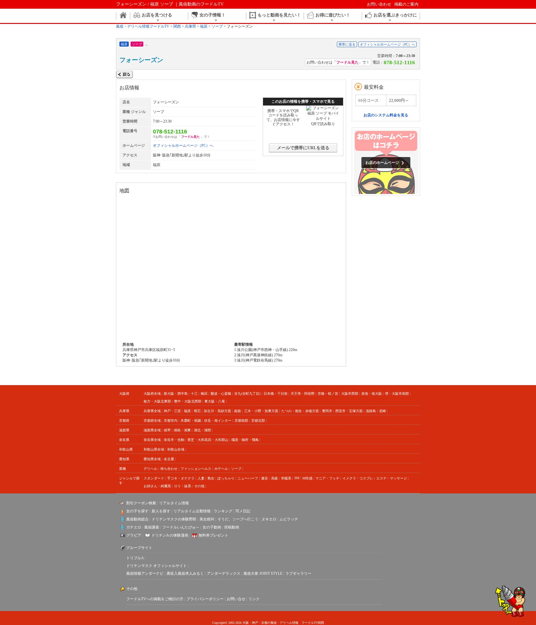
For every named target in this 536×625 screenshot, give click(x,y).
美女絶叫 (206, 519)
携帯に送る (346, 44)
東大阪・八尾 (214, 401)
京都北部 (258, 420)
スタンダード (154, 478)
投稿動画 (231, 527)
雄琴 (167, 430)
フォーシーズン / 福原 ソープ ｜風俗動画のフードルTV (170, 4)
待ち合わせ (168, 468)
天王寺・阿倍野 (303, 393)
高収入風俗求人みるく (185, 573)
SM (296, 478)
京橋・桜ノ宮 (328, 393)
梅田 (204, 393)
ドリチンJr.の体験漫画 (169, 535)
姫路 (237, 411)
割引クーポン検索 (141, 503)
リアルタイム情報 (174, 503)
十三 (194, 393)
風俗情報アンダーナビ (144, 573)
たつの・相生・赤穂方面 (300, 411)
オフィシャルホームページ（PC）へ (387, 44)
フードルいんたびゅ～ (180, 527)
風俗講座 (151, 527)
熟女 (211, 478)
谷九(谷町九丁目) (247, 393)
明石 (197, 411)
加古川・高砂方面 (217, 411)
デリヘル (150, 468)
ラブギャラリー (298, 573)
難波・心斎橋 (221, 393)
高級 (274, 478)
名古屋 (169, 459)
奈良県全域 (152, 440)
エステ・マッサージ (391, 478)
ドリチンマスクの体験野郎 (174, 519)
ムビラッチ (288, 519)
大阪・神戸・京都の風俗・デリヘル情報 (270, 622)
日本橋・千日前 (276, 393)
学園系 (286, 478)
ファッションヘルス (196, 468)
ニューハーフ (248, 478)
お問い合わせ (379, 4)
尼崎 (382, 411)
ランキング (223, 511)
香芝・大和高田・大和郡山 (207, 440)
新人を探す (161, 511)
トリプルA (135, 558)
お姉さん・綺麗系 (157, 486)
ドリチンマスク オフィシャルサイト (156, 566)
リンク (254, 599)
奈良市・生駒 (174, 440)
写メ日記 (242, 511)
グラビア (133, 535)
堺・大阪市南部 (397, 393)
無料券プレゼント (213, 535)
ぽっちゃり (225, 478)
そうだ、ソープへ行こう (237, 519)
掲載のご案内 (406, 4)
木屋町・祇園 (191, 420)
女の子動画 (212, 527)
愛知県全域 (152, 459)
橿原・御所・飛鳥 (245, 440)
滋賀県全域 (152, 430)
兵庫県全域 (152, 411)
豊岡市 (327, 411)
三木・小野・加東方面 (261, 411)
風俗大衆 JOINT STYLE (262, 573)
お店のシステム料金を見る (386, 115)
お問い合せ (236, 599)
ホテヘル (221, 468)
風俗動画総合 (137, 519)
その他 (199, 486)
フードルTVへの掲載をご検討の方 (154, 599)
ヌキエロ (268, 519)
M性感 (307, 478)
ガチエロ (133, 527)
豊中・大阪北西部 (187, 401)
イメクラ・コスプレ (357, 478)
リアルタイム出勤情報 (192, 511)
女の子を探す (137, 511)
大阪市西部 (349, 393)
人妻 (201, 478)
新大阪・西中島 (176, 393)
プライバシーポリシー (205, 599)
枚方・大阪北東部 (157, 401)
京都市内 (170, 420)
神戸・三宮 (172, 411)
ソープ (236, 468)
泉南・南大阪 (371, 393)
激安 (264, 478)
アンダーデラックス (223, 573)
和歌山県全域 (154, 449)
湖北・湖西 (202, 430)
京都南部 (241, 420)
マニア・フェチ (327, 478)
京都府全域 (152, 420)
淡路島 (371, 411)
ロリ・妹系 (182, 486)
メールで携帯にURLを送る (303, 148)
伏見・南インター (217, 420)
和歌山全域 (175, 449)
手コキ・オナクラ (180, 478)
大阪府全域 (152, 393)
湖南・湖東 (182, 430)
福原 (187, 411)
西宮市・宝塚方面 (349, 411)
